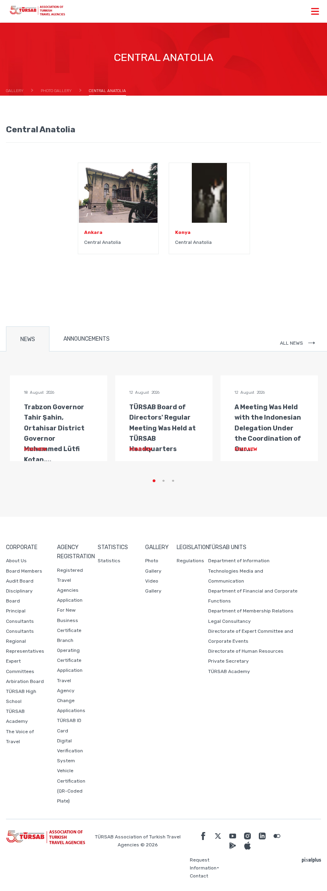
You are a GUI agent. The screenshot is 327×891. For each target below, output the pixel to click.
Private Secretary (228, 661)
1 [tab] (154, 481)
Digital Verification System (70, 750)
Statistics (109, 560)
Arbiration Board (25, 681)
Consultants (20, 631)
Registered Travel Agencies (70, 580)
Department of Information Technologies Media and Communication (239, 570)
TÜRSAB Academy (229, 671)
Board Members (24, 571)
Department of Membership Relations (251, 611)
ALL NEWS (292, 343)
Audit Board (19, 581)
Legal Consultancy (229, 621)
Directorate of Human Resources (246, 651)
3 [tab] (173, 481)
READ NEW (35, 449)
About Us (16, 560)
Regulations (190, 560)
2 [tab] (163, 481)
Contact (199, 876)
